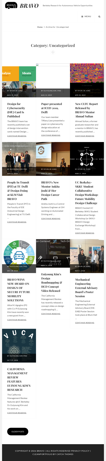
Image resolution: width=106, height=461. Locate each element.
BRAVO (29, 5)
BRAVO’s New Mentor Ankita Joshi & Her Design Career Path (50, 190)
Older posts (17, 431)
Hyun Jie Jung (16, 91)
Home (40, 27)
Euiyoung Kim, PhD (52, 91)
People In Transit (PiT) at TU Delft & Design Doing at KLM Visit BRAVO (18, 190)
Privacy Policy (80, 451)
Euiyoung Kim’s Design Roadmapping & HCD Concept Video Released (51, 282)
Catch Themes (65, 454)
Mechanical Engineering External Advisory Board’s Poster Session (86, 288)
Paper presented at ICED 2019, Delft (51, 108)
